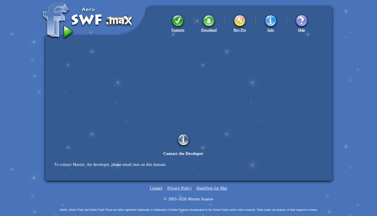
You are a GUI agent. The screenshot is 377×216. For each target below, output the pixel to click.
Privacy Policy (179, 188)
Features (177, 30)
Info (270, 30)
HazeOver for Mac (211, 188)
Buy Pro (240, 30)
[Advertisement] (188, 81)
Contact (156, 188)
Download (209, 30)
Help (301, 30)
